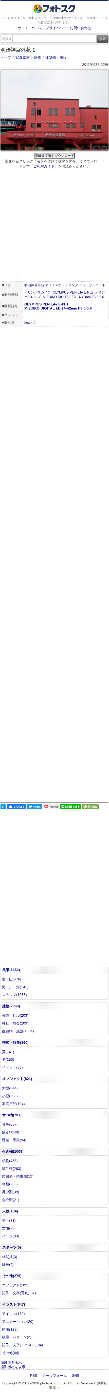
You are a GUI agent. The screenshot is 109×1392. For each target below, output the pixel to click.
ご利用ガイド (44, 166)
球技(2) (8, 1265)
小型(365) (10, 1096)
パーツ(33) (10, 1236)
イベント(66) (12, 1067)
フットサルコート (92, 285)
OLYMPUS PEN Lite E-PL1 (73, 292)
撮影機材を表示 (13, 1367)
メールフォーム (54, 1376)
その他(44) (10, 1353)
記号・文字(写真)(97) (19, 1293)
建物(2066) (11, 1006)
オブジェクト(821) (17, 1079)
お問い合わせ (80, 28)
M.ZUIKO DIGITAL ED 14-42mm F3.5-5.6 (73, 297)
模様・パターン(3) (16, 1337)
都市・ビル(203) (15, 1015)
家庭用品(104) (13, 1104)
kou (27, 322)
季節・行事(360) (15, 1042)
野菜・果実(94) (14, 1140)
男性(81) (9, 1221)
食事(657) (10, 1124)
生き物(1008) (13, 1151)
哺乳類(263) (11, 1169)
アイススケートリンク (61, 285)
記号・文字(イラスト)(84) (22, 1345)
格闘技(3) (9, 1257)
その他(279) (12, 1276)
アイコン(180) (13, 1314)
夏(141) (8, 1052)
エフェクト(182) (15, 1285)
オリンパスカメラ (37, 292)
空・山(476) (11, 979)
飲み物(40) (10, 1132)
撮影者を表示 (11, 1362)
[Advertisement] (54, 225)
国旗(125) (10, 1329)
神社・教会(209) (15, 1023)
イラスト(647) (13, 1304)
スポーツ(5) (11, 1247)
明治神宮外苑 (34, 285)
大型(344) (10, 1088)
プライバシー (56, 28)
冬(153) (8, 1059)
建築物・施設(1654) (18, 1031)
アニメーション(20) (17, 1322)
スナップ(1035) (14, 995)
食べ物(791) (12, 1115)
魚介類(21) (10, 1200)
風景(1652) (11, 970)
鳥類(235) (10, 1184)
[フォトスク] (54, 12)
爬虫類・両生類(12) (17, 1176)
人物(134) (10, 1211)
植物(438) (10, 1161)
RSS (33, 1376)
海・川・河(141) (15, 987)
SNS (75, 1376)
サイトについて (30, 28)
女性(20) (9, 1228)
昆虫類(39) (10, 1192)
